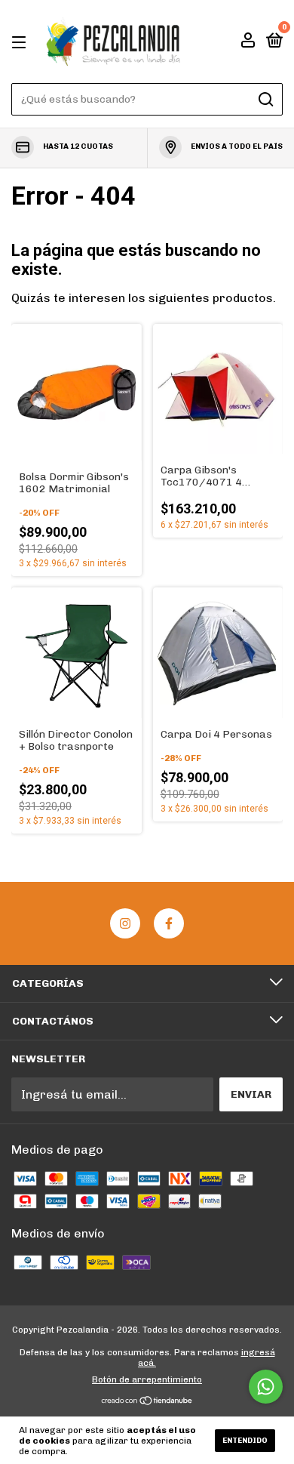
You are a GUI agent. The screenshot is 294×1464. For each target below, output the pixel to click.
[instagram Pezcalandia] (125, 923)
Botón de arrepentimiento (147, 1379)
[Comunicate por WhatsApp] (266, 1387)
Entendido (245, 1440)
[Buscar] (265, 99)
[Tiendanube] (147, 1402)
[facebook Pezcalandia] (169, 923)
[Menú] (21, 42)
